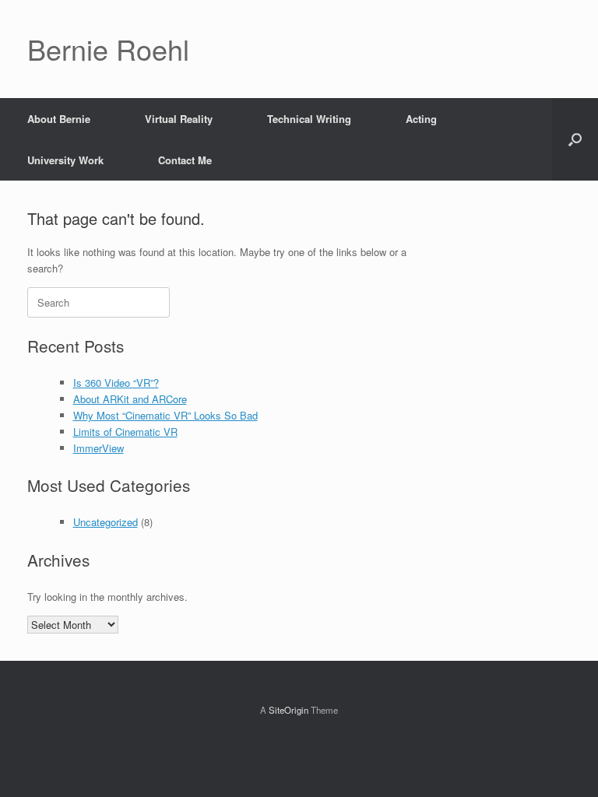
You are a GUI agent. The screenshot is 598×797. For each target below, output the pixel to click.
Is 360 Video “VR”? (116, 382)
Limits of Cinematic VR (125, 431)
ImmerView (98, 448)
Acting (421, 118)
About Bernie (58, 118)
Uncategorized (105, 521)
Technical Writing (309, 118)
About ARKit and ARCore (130, 398)
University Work (65, 160)
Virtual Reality (179, 118)
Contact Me (185, 160)
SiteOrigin (288, 710)
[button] (575, 139)
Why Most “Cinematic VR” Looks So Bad (165, 415)
